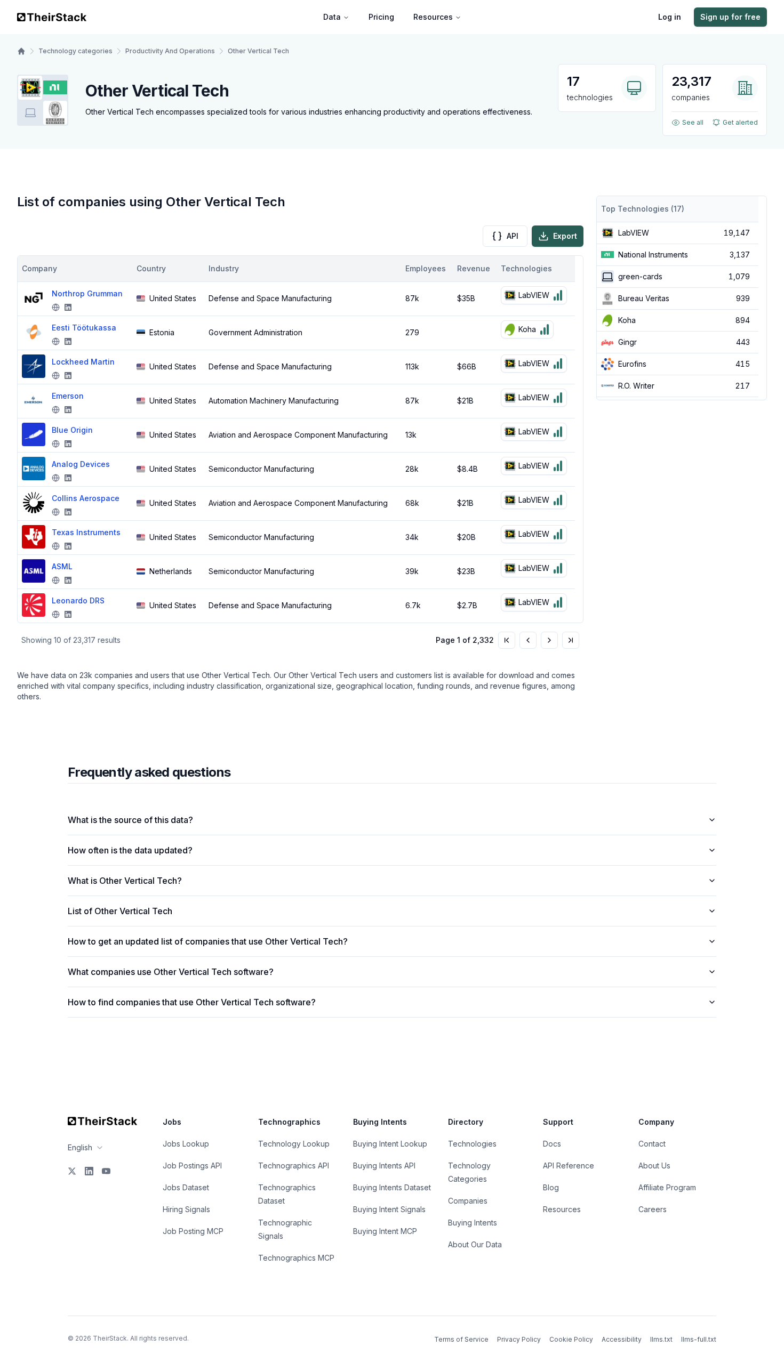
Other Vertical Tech (258, 51)
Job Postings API (192, 1165)
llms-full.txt (698, 1339)
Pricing (381, 16)
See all (692, 122)
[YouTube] (106, 1171)
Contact (652, 1143)
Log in (669, 16)
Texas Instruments (86, 532)
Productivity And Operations (170, 51)
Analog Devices (81, 464)
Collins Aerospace (85, 498)
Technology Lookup (294, 1143)
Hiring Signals (186, 1209)
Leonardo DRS (78, 600)
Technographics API (293, 1165)
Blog (551, 1187)
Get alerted (740, 122)
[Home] (21, 51)
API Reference (568, 1165)
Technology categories (75, 51)
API (512, 235)
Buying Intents (472, 1222)
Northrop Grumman (87, 293)
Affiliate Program (667, 1187)
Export (565, 235)
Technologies (472, 1143)
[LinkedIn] (89, 1171)
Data (332, 16)
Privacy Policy (519, 1339)
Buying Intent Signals (389, 1209)
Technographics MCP (296, 1257)
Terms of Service (461, 1339)
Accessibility (622, 1339)
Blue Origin (72, 429)
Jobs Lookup (186, 1143)
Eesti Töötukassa (84, 327)
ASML (62, 566)
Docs (552, 1143)
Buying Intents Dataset (392, 1187)
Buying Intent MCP (385, 1231)
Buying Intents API (384, 1165)
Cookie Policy (571, 1339)
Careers (652, 1209)
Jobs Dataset (186, 1187)
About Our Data (475, 1244)
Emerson (68, 395)
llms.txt (661, 1339)
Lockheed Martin (83, 361)
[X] (72, 1171)
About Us (654, 1165)
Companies (467, 1200)
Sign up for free (730, 16)
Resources (433, 16)
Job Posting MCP (193, 1231)
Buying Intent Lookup (390, 1143)
